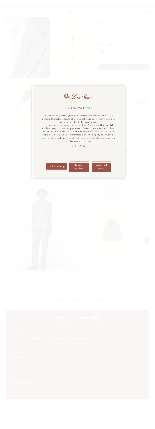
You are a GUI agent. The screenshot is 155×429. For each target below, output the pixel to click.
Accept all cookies (101, 166)
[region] (78, 132)
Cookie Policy (78, 146)
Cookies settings (56, 167)
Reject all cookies (79, 166)
